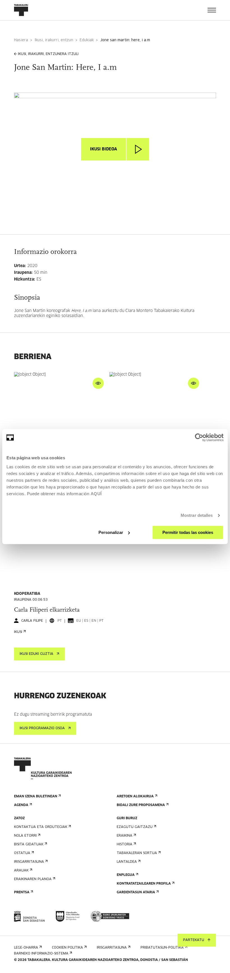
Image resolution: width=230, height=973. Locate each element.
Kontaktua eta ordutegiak (40, 827)
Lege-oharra (26, 947)
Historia (124, 844)
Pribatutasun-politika (162, 947)
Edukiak (87, 40)
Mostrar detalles (197, 515)
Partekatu (193, 940)
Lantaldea (127, 862)
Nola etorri (25, 835)
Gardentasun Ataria (136, 892)
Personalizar (110, 532)
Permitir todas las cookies (187, 532)
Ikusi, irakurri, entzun (53, 40)
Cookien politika (67, 947)
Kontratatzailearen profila (144, 883)
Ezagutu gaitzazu (135, 827)
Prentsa (21, 892)
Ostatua (22, 853)
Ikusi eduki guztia (36, 654)
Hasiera (21, 40)
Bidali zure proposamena (141, 805)
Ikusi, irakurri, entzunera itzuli (48, 54)
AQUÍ (96, 493)
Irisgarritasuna (29, 862)
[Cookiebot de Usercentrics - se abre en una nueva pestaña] (199, 437)
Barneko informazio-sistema (41, 953)
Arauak (21, 870)
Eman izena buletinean (35, 796)
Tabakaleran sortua (137, 853)
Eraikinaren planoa (33, 879)
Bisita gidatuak (28, 844)
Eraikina (124, 835)
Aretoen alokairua (135, 796)
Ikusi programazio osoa (42, 728)
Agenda (21, 805)
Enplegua (126, 875)
